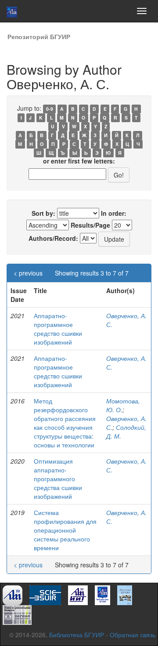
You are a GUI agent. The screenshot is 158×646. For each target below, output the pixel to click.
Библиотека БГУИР (76, 634)
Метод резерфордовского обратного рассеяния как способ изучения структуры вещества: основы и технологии (65, 422)
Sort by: (43, 213)
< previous (28, 273)
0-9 (49, 108)
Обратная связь (132, 634)
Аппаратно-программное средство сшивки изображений (58, 328)
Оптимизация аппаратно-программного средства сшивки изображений (58, 479)
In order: (113, 213)
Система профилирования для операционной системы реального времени (65, 530)
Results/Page (90, 225)
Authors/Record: (53, 238)
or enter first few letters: (79, 160)
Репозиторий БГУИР (38, 36)
